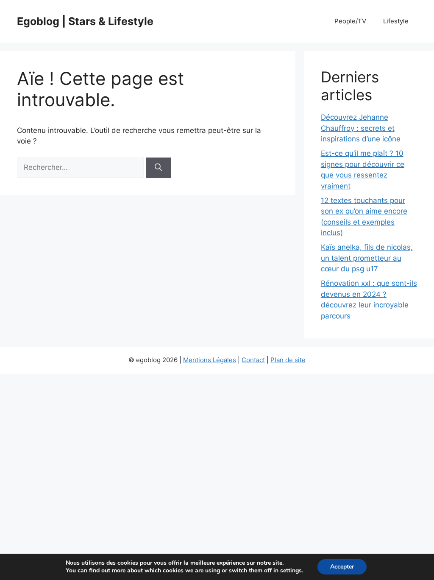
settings (291, 570)
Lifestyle (396, 21)
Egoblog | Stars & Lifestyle (85, 21)
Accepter (342, 567)
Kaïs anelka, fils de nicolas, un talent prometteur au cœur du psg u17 (367, 258)
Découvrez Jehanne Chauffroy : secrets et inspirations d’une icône (361, 128)
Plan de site (288, 360)
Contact (253, 360)
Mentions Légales (209, 360)
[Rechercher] (158, 168)
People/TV (350, 21)
